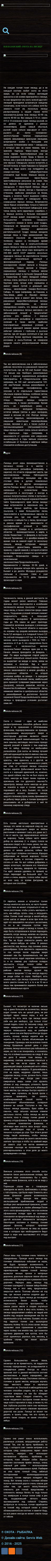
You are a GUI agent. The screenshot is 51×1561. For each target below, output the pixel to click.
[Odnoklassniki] (11, 1551)
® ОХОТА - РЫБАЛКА (16, 1532)
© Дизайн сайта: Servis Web (21, 1538)
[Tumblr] (19, 1551)
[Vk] (4, 1551)
